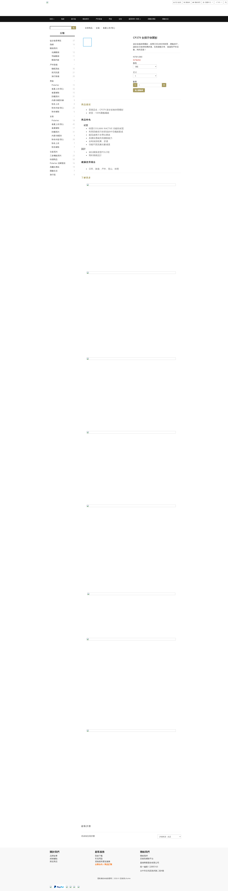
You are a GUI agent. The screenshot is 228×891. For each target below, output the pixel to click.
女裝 (120, 19)
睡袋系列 (86, 19)
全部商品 (89, 28)
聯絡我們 (144, 855)
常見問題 (99, 858)
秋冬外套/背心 (58, 108)
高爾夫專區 (151, 19)
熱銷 (62, 19)
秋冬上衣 (55, 104)
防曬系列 (55, 96)
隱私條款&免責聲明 (104, 878)
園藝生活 (165, 19)
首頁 (51, 19)
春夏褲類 (55, 92)
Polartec (55, 85)
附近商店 (53, 861)
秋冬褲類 (55, 111)
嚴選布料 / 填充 (134, 19)
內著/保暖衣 (57, 135)
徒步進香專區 (55, 40)
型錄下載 (99, 855)
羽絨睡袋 (55, 56)
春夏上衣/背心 (58, 89)
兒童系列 (53, 151)
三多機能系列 (55, 155)
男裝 (110, 19)
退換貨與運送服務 (102, 861)
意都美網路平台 (146, 858)
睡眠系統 (55, 68)
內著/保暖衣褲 (58, 100)
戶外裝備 (99, 19)
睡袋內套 (55, 60)
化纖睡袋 (55, 52)
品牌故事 (53, 855)
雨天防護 (55, 72)
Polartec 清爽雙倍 (57, 163)
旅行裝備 (55, 76)
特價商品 (53, 159)
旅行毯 (73, 19)
